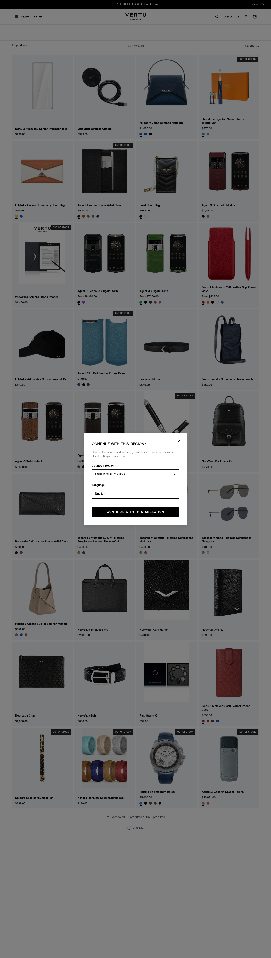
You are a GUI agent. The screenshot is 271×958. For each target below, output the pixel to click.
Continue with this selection (135, 512)
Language (98, 485)
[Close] (179, 441)
